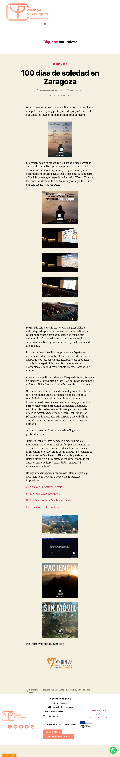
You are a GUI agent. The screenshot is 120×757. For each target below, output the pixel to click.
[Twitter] (27, 727)
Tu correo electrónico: (52, 716)
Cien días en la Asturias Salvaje (44, 487)
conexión (42, 690)
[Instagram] (10, 727)
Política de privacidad (99, 710)
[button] (45, 24)
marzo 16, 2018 (76, 91)
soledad (86, 690)
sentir (79, 690)
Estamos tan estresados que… (43, 493)
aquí (61, 644)
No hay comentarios (61, 95)
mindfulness (52, 690)
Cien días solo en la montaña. (43, 507)
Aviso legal (99, 714)
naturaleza (63, 690)
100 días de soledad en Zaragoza (60, 77)
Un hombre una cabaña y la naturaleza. (49, 500)
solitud (32, 692)
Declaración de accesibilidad (99, 718)
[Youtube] (15, 727)
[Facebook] (21, 727)
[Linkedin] (32, 727)
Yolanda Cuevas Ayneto (53, 91)
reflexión (72, 690)
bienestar (33, 690)
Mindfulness (60, 64)
